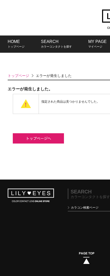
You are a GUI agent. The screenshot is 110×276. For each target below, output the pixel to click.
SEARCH (56, 43)
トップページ (18, 76)
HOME (16, 43)
